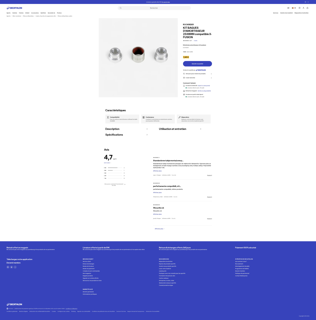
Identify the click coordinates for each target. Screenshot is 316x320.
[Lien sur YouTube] (11, 267)
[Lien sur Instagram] (15, 267)
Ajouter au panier (197, 64)
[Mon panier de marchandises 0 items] (307, 8)
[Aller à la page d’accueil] (14, 8)
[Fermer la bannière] (308, 2)
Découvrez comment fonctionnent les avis (113, 184)
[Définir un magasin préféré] (288, 8)
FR (295, 8)
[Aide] (300, 8)
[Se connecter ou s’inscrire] (303, 8)
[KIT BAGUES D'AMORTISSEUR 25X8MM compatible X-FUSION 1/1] (138, 57)
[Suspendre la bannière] (305, 2)
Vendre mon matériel (286, 13)
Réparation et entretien (301, 13)
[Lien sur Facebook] (8, 267)
